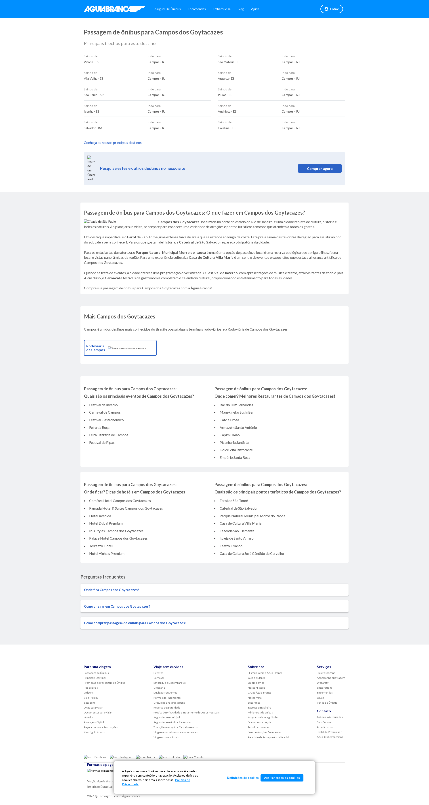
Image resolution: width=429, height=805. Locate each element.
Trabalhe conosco (258, 727)
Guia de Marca (256, 677)
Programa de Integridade (263, 717)
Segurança (254, 702)
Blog (241, 9)
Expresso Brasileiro (259, 707)
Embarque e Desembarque (170, 682)
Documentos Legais (259, 722)
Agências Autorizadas (330, 717)
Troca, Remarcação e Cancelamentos (176, 727)
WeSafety (322, 682)
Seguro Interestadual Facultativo (173, 722)
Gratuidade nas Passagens (169, 702)
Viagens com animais (166, 737)
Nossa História (256, 687)
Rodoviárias (91, 687)
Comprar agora (320, 168)
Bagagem (89, 702)
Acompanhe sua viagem (331, 677)
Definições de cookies (243, 777)
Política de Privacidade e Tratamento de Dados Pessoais (187, 712)
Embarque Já (222, 9)
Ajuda (255, 9)
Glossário (159, 687)
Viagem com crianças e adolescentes (176, 732)
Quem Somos (256, 682)
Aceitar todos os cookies (282, 777)
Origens (89, 692)
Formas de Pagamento (167, 697)
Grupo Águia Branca (259, 692)
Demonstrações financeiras (264, 732)
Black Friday (91, 697)
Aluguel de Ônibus (167, 9)
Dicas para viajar (93, 707)
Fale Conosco (325, 722)
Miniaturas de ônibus (260, 712)
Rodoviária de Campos (95, 348)
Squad (320, 697)
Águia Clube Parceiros (330, 737)
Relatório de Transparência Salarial (268, 737)
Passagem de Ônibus (96, 673)
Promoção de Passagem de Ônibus (104, 682)
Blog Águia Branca (94, 732)
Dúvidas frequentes (165, 692)
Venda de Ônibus (327, 702)
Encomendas (197, 9)
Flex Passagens (326, 673)
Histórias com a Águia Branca (265, 673)
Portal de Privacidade (329, 732)
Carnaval (159, 677)
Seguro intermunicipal (167, 717)
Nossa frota (255, 697)
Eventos (158, 673)
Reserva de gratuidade (167, 707)
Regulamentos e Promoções (101, 727)
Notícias (89, 717)
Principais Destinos (95, 677)
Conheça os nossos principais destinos (113, 142)
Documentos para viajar (98, 712)
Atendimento (325, 727)
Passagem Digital (94, 722)
